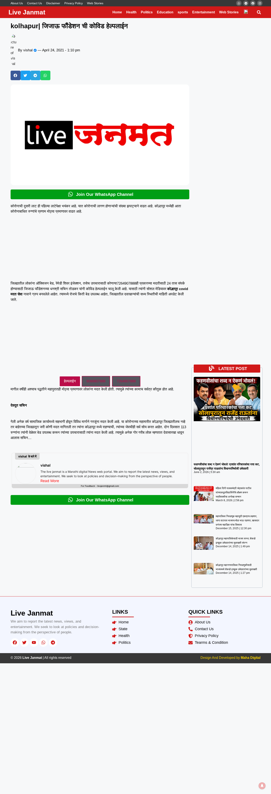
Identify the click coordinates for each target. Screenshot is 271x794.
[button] (259, 12)
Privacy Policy (73, 3)
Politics (147, 12)
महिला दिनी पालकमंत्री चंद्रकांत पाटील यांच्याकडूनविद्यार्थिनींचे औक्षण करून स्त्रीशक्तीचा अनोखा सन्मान (233, 492)
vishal (45, 465)
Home (117, 12)
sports (183, 12)
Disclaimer (53, 3)
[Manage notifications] (262, 785)
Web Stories (95, 3)
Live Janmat (26, 12)
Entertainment (203, 12)
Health (131, 12)
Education (165, 12)
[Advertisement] (100, 249)
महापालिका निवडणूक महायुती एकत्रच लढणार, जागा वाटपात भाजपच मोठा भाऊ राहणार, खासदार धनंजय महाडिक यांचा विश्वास (237, 520)
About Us (17, 3)
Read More (49, 481)
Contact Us (34, 3)
